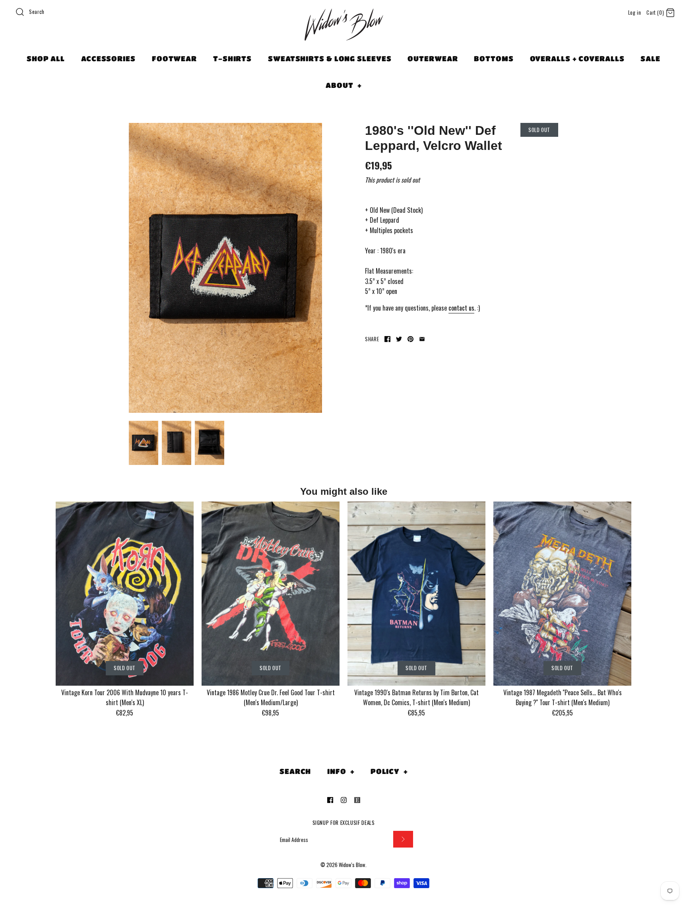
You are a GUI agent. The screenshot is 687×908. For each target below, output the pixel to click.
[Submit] (403, 839)
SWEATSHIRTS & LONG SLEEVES (329, 58)
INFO (340, 771)
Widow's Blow (352, 865)
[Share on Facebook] (387, 339)
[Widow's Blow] (343, 34)
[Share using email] (422, 339)
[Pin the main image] (410, 339)
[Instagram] (344, 800)
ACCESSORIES (108, 58)
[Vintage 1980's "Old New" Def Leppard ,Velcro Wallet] (225, 268)
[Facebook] (330, 800)
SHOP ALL (46, 58)
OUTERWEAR (433, 58)
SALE (650, 58)
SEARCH (295, 771)
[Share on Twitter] (399, 339)
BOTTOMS (493, 58)
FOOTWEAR (174, 58)
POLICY (389, 771)
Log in (634, 12)
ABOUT (343, 85)
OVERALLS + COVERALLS (577, 58)
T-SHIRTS (232, 58)
